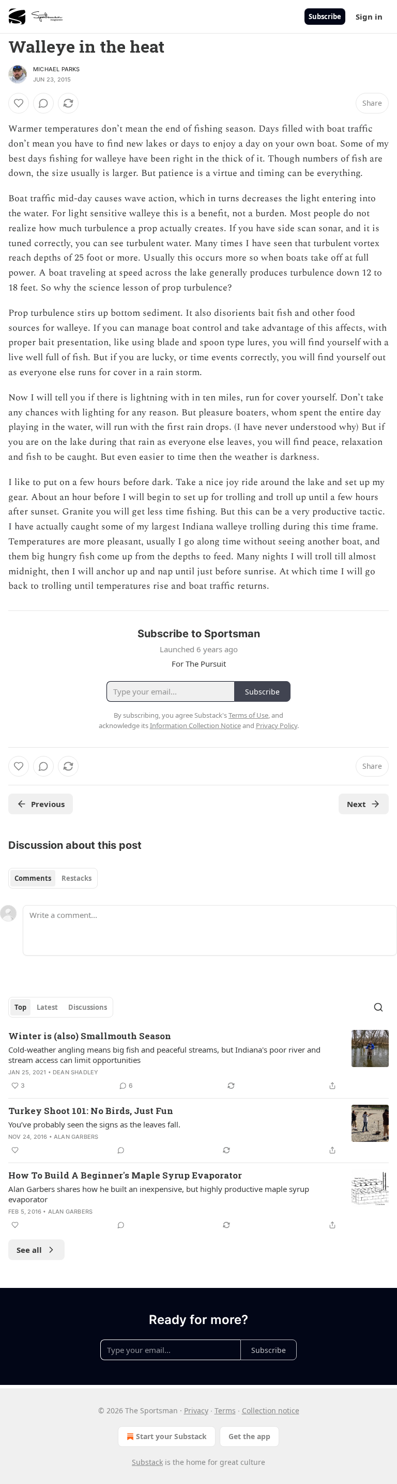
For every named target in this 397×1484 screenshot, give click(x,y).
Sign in (369, 16)
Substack (147, 1462)
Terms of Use (248, 715)
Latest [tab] (47, 1007)
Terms (225, 1410)
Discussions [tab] (87, 1007)
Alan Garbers (76, 1136)
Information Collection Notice (195, 725)
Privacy (196, 1410)
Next (356, 804)
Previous (48, 804)
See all (29, 1250)
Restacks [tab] (76, 878)
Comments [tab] (32, 878)
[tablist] (53, 878)
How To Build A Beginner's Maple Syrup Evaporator (125, 1175)
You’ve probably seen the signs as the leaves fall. (94, 1124)
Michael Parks (56, 69)
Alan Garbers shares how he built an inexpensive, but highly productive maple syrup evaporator (158, 1194)
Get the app (249, 1436)
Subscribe (325, 16)
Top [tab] (20, 1007)
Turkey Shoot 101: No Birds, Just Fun (90, 1111)
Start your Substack (171, 1436)
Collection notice (270, 1410)
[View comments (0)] (43, 103)
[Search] (378, 1007)
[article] (198, 1061)
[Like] (18, 103)
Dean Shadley (75, 1072)
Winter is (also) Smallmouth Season (89, 1036)
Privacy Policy (276, 725)
